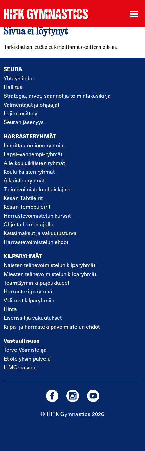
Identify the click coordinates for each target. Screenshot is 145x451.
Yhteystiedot (19, 78)
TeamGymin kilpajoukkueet (36, 282)
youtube (93, 396)
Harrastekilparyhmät (29, 291)
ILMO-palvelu (20, 367)
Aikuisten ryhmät (24, 180)
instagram (72, 396)
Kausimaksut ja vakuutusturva (40, 232)
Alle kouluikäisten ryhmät (34, 162)
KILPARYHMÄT (23, 256)
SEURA (13, 69)
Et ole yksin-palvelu (27, 358)
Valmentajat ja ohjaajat (31, 104)
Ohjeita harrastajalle (28, 224)
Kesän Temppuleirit (27, 206)
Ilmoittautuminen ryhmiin (34, 145)
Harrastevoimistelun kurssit (37, 215)
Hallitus (13, 86)
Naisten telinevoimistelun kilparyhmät (49, 265)
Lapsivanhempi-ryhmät (33, 154)
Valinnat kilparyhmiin (29, 300)
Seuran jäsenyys (24, 121)
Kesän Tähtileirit (23, 197)
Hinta (10, 308)
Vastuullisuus (22, 340)
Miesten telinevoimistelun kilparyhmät (50, 273)
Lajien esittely (20, 113)
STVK (46, 13)
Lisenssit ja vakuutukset (33, 317)
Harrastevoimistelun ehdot (36, 241)
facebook (52, 396)
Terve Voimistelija (25, 349)
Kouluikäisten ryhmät (29, 171)
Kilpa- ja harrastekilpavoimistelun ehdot (52, 326)
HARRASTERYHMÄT (30, 136)
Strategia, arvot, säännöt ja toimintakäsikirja (57, 95)
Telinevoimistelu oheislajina (37, 189)
